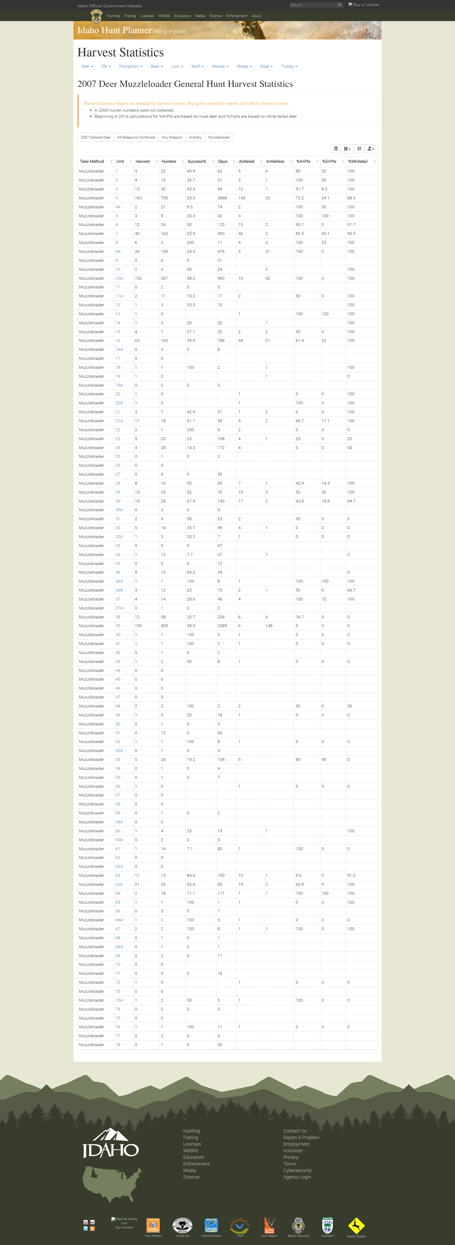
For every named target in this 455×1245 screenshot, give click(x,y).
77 (118, 1035)
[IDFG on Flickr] (91, 1222)
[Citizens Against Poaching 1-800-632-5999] (298, 1225)
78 (118, 1044)
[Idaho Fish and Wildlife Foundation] (240, 1225)
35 (118, 563)
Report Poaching (298, 1236)
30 (118, 501)
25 (118, 456)
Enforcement (236, 16)
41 (118, 643)
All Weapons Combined (136, 137)
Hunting (113, 16)
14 (118, 322)
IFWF (240, 1236)
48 (118, 705)
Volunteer (293, 1150)
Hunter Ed (182, 1236)
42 (118, 652)
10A (119, 278)
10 (118, 269)
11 (118, 286)
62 (118, 857)
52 (118, 741)
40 (118, 634)
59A (119, 821)
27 (118, 474)
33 (118, 545)
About (256, 16)
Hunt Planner (153, 1236)
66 (118, 910)
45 (118, 679)
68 (118, 937)
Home (96, 16)
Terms (289, 1164)
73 (118, 991)
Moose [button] (219, 66)
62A (119, 866)
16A (119, 349)
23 (118, 438)
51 (118, 732)
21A (119, 420)
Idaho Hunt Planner (114, 29)
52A (119, 750)
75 (118, 1018)
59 (118, 812)
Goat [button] (265, 66)
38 (118, 616)
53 (118, 759)
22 (118, 429)
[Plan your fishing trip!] (211, 1225)
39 (118, 625)
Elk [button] (105, 66)
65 (118, 902)
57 (118, 795)
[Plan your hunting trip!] (153, 1225)
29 (118, 492)
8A (118, 251)
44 (118, 670)
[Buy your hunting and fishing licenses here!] (124, 1221)
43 (118, 661)
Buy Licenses (124, 1227)
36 (118, 572)
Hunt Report (269, 1236)
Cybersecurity (297, 1170)
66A (119, 919)
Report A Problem (301, 1137)
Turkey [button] (288, 66)
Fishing (130, 16)
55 (118, 777)
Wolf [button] (196, 66)
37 (118, 599)
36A (119, 581)
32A (119, 536)
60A (119, 839)
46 (118, 688)
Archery (195, 137)
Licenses (147, 16)
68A (119, 946)
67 (118, 928)
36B (119, 590)
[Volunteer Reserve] (327, 1225)
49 (118, 714)
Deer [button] (86, 66)
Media (200, 16)
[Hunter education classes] (182, 1225)
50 (118, 723)
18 (118, 367)
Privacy (291, 1157)
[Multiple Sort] (359, 148)
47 (118, 697)
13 (118, 313)
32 (118, 527)
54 (118, 768)
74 (118, 1009)
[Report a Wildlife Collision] (356, 1225)
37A (119, 608)
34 (118, 554)
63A (119, 884)
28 (118, 483)
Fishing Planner (211, 1236)
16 (118, 340)
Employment (296, 1144)
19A (119, 385)
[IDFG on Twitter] (84, 1229)
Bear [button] (155, 66)
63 (118, 875)
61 (118, 848)
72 (118, 982)
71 (118, 973)
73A (119, 1000)
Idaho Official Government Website (109, 5)
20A (119, 402)
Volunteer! (327, 1236)
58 (118, 803)
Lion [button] (175, 66)
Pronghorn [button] (129, 66)
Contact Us (294, 1131)
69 (118, 955)
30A (119, 509)
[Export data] (371, 148)
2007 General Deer (96, 137)
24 (118, 447)
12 (118, 304)
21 (118, 411)
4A (118, 206)
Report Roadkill (356, 1236)
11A (119, 295)
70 (118, 964)
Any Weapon (172, 137)
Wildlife (164, 16)
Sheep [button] (243, 66)
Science (216, 16)
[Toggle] (335, 148)
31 (118, 518)
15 (118, 331)
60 (118, 830)
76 (118, 1026)
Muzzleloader (219, 137)
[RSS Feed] (91, 1229)
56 (118, 786)
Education (183, 16)
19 (118, 376)
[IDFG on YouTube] (84, 1222)
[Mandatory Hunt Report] (269, 1225)
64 (118, 893)
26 (118, 465)
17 (118, 358)
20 (118, 393)
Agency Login (297, 1177)
